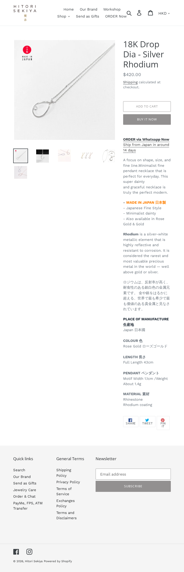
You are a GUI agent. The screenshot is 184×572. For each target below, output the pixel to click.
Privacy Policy (68, 482)
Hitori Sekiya (34, 561)
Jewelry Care (24, 490)
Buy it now (147, 119)
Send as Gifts (24, 483)
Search (19, 470)
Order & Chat (24, 496)
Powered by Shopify (58, 561)
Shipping (130, 82)
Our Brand (22, 477)
